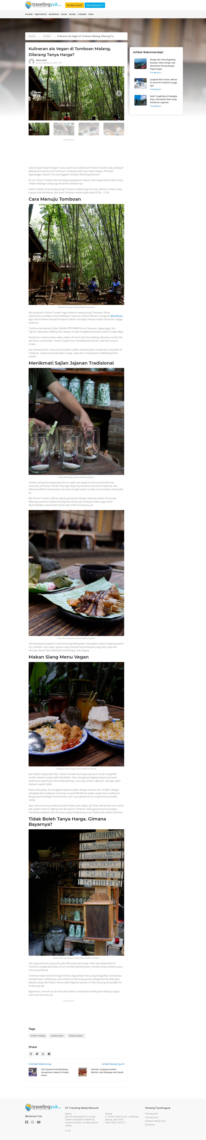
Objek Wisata (41, 14)
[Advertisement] (80, 153)
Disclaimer (150, 1124)
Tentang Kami (151, 1113)
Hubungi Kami (151, 1117)
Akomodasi (54, 14)
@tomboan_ (117, 315)
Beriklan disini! (74, 5)
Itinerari (82, 14)
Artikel (72, 14)
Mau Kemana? (94, 5)
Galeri (64, 14)
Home (32, 36)
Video (91, 14)
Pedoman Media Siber (155, 1121)
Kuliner (29, 14)
